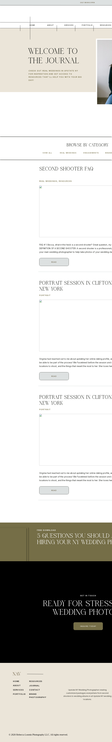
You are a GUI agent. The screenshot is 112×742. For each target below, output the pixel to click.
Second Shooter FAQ (66, 168)
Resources (65, 181)
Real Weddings (48, 181)
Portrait (45, 295)
